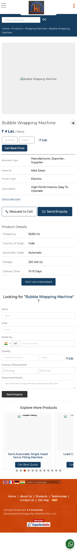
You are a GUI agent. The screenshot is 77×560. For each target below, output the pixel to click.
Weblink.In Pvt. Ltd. (45, 513)
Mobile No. (7, 337)
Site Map (43, 500)
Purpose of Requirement (14, 365)
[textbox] (22, 20)
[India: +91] (7, 343)
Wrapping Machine (36, 28)
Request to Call (21, 211)
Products (17, 28)
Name (5, 309)
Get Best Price (15, 148)
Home (5, 28)
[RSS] (55, 500)
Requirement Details (12, 377)
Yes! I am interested (38, 281)
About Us (26, 496)
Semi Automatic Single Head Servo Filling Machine (22, 455)
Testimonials (59, 496)
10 (52, 471)
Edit (44, 140)
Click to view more (11, 199)
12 (60, 471)
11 (56, 471)
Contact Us (27, 500)
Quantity (6, 351)
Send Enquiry (57, 211)
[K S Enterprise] (36, 7)
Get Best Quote (22, 464)
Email (4, 323)
